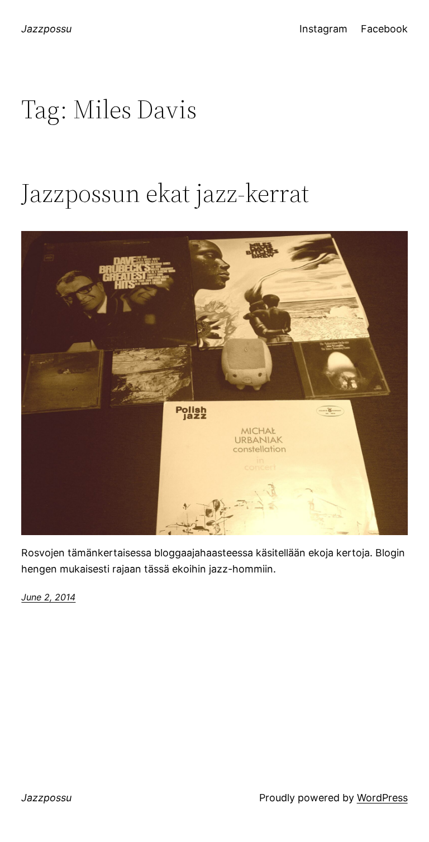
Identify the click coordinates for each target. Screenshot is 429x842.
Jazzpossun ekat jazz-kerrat (165, 193)
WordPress (382, 797)
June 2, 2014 (48, 597)
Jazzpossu (46, 29)
